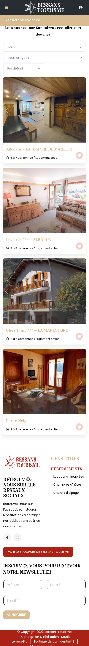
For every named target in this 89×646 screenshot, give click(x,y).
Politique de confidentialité (54, 641)
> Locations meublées (67, 476)
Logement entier (47, 158)
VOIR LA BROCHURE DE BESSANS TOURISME (38, 552)
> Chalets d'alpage (65, 493)
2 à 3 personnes (21, 248)
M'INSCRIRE (16, 614)
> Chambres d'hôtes (66, 484)
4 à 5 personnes (21, 339)
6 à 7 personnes (21, 158)
